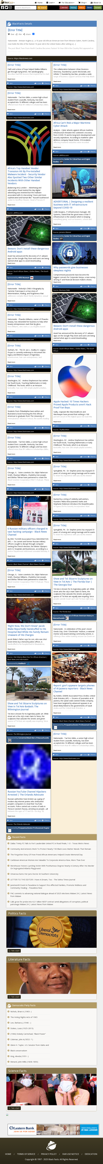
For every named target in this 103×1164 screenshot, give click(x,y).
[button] (13, 1161)
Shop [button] (83, 2)
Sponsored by (18, 277)
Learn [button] (51, 2)
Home (39, 2)
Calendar (64, 7)
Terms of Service (26, 1154)
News (89, 7)
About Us (97, 2)
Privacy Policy (49, 1154)
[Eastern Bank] (53, 1129)
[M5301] (51, 1115)
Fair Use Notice (70, 1154)
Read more (11, 79)
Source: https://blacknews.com (20, 58)
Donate (98, 7)
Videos (81, 7)
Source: (20, 87)
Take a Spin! (15, 951)
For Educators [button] (67, 2)
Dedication (91, 1154)
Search (43, 7)
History (73, 7)
